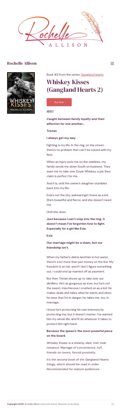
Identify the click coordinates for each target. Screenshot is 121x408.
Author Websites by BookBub (65, 404)
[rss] (113, 404)
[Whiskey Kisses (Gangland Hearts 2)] (21, 93)
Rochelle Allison (22, 63)
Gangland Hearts (92, 74)
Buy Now (59, 102)
